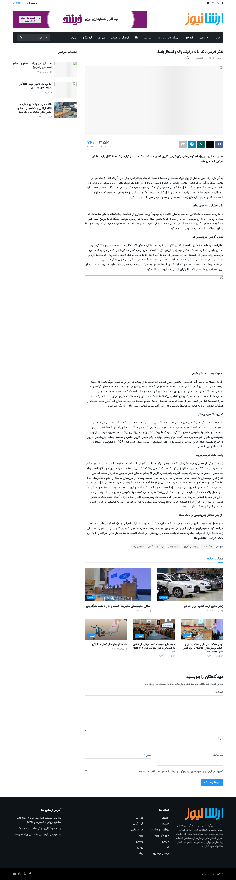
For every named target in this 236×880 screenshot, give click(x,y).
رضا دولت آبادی (155, 546)
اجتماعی (204, 38)
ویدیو (140, 847)
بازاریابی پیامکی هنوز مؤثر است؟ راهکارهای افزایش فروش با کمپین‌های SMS (39, 820)
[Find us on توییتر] (25, 874)
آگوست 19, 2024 (214, 611)
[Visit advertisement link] (80, 19)
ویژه (141, 853)
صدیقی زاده (138, 546)
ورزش (73, 38)
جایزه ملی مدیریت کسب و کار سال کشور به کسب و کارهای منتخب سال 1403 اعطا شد (154, 647)
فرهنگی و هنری (120, 38)
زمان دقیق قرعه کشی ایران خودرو (203, 606)
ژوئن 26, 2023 (43, 116)
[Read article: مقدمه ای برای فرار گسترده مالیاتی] (106, 629)
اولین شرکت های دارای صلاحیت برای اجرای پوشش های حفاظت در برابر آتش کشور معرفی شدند (203, 647)
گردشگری (87, 38)
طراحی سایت (217, 873)
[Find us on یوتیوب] (14, 874)
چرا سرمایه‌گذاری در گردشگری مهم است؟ (40, 828)
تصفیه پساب (173, 546)
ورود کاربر (31, 3)
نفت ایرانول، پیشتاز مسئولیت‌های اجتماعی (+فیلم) (32, 65)
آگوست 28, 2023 (42, 72)
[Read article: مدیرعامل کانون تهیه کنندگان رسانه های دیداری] (65, 90)
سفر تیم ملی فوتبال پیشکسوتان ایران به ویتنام (37, 835)
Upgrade (17, 3)
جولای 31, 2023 (214, 58)
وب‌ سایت (218, 755)
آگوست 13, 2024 (142, 611)
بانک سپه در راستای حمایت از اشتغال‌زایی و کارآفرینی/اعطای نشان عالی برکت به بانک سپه (34, 108)
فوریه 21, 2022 (44, 92)
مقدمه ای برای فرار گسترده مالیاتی (109, 644)
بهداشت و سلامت (168, 38)
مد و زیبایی (137, 830)
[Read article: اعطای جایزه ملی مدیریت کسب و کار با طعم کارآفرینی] (118, 584)
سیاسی (148, 38)
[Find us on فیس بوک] (30, 874)
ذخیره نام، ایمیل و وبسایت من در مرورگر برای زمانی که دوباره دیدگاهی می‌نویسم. (180, 771)
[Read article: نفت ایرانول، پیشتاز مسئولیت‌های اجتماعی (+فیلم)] (65, 69)
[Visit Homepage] (204, 19)
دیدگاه (218, 692)
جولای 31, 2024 (118, 649)
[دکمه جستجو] (21, 37)
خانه (217, 38)
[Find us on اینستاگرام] (19, 874)
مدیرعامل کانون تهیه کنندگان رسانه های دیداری (35, 86)
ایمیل (147, 755)
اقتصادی (189, 38)
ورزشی (139, 841)
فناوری (101, 38)
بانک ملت (207, 546)
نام (220, 739)
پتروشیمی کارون (191, 546)
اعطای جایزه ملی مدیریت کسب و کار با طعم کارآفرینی (118, 606)
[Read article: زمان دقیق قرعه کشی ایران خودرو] (190, 584)
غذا (136, 38)
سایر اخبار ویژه (162, 835)
